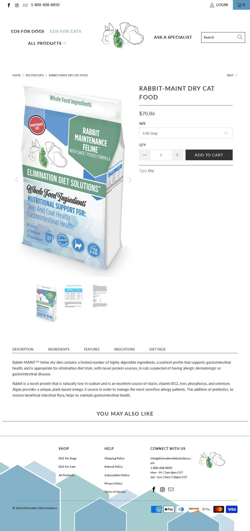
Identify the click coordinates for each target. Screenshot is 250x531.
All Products (45, 43)
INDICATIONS (124, 349)
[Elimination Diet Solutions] (122, 37)
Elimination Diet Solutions (40, 508)
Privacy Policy (113, 483)
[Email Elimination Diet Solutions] (24, 5)
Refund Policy (113, 466)
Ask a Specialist (173, 37)
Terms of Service (114, 491)
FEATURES (92, 349)
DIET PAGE (157, 349)
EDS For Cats (65, 31)
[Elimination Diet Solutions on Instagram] (16, 5)
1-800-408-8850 (45, 5)
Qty (142, 145)
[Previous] (17, 180)
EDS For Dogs (27, 31)
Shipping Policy (114, 458)
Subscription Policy (116, 475)
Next (230, 75)
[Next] (130, 180)
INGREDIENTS (58, 349)
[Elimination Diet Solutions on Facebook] (8, 5)
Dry (151, 171)
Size (142, 123)
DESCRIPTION (22, 349)
